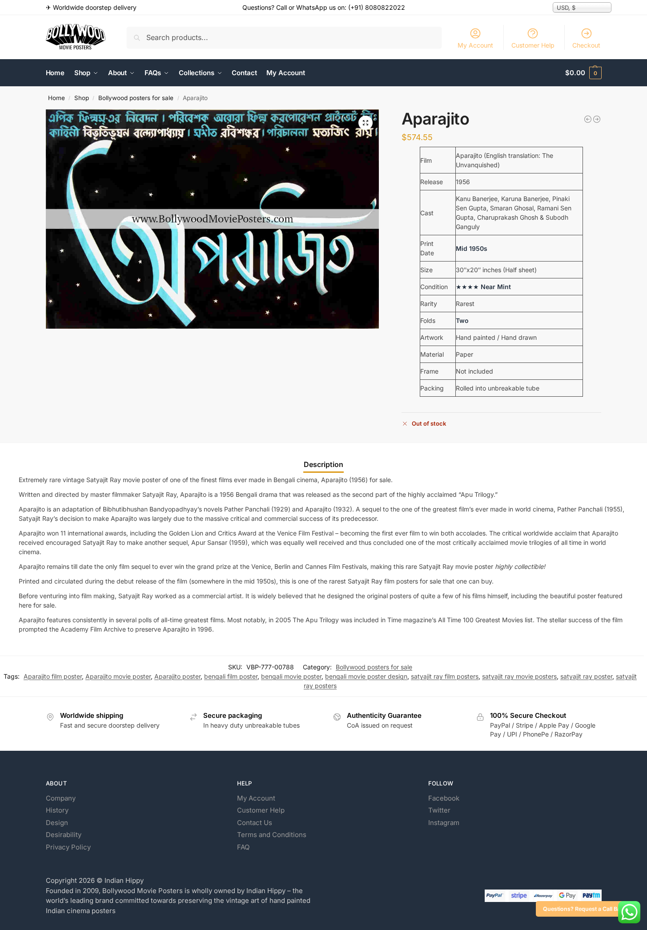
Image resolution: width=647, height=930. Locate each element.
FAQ (243, 847)
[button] (583, 73)
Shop (81, 97)
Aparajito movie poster (118, 676)
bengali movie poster (291, 676)
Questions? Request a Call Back (585, 909)
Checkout (586, 45)
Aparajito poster (177, 676)
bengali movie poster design (366, 676)
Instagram (443, 822)
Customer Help (533, 45)
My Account (475, 45)
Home (56, 97)
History (57, 810)
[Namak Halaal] (587, 119)
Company (61, 798)
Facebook (443, 798)
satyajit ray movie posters (519, 676)
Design (57, 822)
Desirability (63, 834)
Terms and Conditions (271, 834)
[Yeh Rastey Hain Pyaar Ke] (596, 119)
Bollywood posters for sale (135, 97)
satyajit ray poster (586, 676)
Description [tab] (323, 464)
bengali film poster (230, 676)
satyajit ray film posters (444, 676)
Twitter (439, 810)
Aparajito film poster (53, 676)
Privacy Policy (68, 847)
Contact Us (254, 822)
